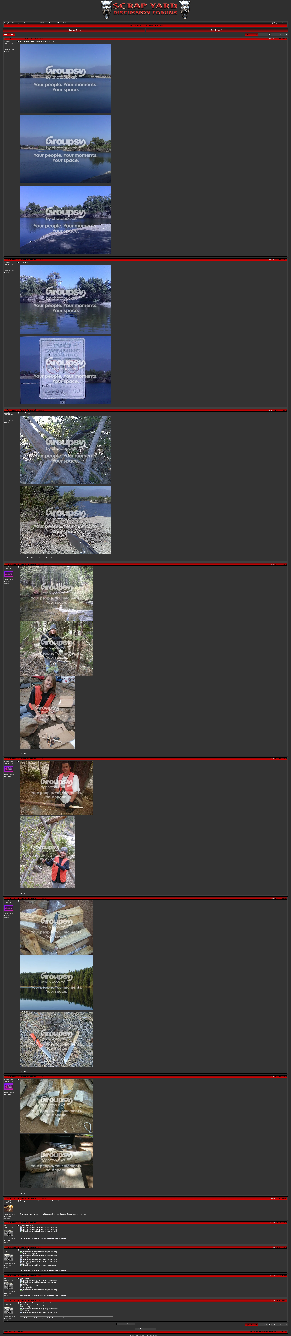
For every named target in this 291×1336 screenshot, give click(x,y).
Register (277, 23)
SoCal (6, 1242)
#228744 (284, 758)
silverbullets (8, 567)
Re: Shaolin (40, 564)
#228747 (284, 1198)
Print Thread (9, 34)
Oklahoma (7, 1218)
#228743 (284, 564)
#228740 (284, 39)
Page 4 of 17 (250, 34)
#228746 (284, 1076)
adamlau (7, 41)
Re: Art (39, 1247)
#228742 (284, 410)
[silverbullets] (8, 576)
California (6, 583)
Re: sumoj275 (41, 1222)
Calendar (138, 25)
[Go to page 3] (259, 34)
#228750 (284, 1275)
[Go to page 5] (286, 34)
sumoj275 (7, 1201)
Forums (26, 23)
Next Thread (216, 30)
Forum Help (159, 25)
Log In (285, 23)
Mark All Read (18, 1332)
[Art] (8, 1236)
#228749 (284, 1247)
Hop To (114, 1324)
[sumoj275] (8, 1211)
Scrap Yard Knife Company (13, 23)
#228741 (284, 259)
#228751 (284, 1300)
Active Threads (148, 25)
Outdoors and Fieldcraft (39, 23)
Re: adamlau (40, 39)
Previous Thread (75, 30)
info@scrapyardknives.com (259, 1332)
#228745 (284, 898)
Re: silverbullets (41, 758)
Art (5, 1225)
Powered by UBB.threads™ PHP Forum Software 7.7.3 (145, 1335)
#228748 (284, 1222)
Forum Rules (8, 1332)
